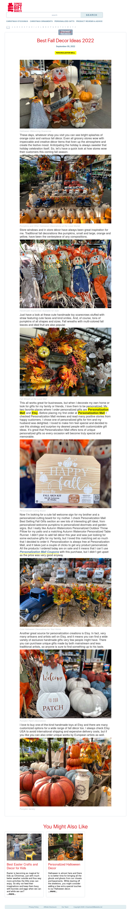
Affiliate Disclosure (50, 907)
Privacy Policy (34, 907)
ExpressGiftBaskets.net (94, 907)
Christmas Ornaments (41, 21)
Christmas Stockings (17, 21)
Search (91, 15)
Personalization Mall (65, 53)
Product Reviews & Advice (89, 21)
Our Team (65, 907)
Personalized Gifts (64, 21)
